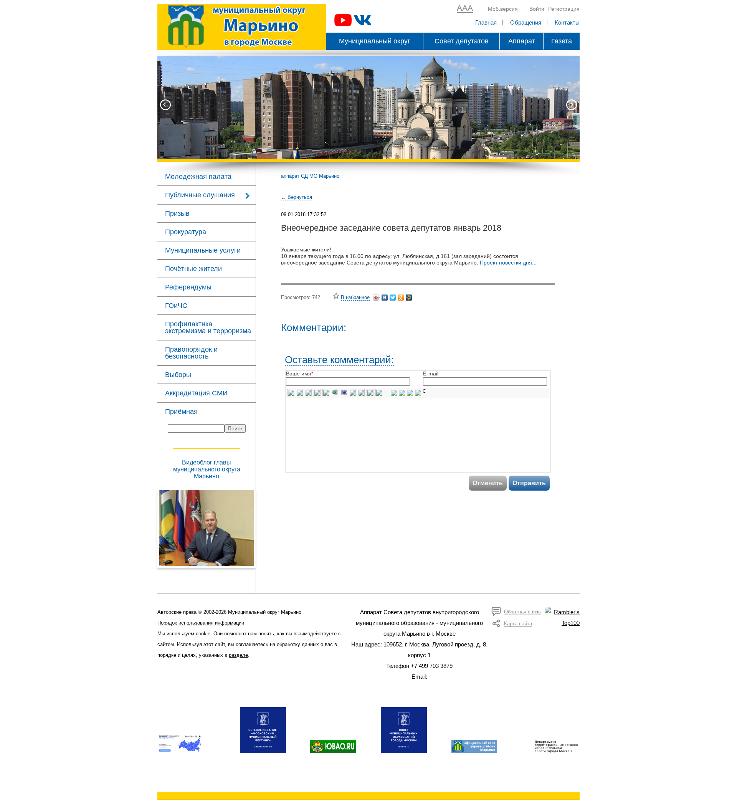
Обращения (525, 22)
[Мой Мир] (409, 297)
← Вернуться (296, 197)
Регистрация (564, 9)
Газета (561, 41)
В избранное (355, 297)
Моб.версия (503, 9)
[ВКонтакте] (385, 297)
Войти (536, 9)
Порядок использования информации (200, 623)
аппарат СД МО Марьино (310, 176)
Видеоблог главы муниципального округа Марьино (206, 469)
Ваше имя (298, 373)
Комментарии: (313, 327)
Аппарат (521, 41)
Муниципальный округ (374, 41)
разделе (238, 655)
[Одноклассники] (401, 297)
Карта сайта (518, 623)
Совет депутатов (462, 41)
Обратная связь (522, 612)
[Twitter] (393, 297)
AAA (465, 7)
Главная (486, 22)
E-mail (430, 373)
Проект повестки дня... (508, 263)
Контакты (567, 22)
